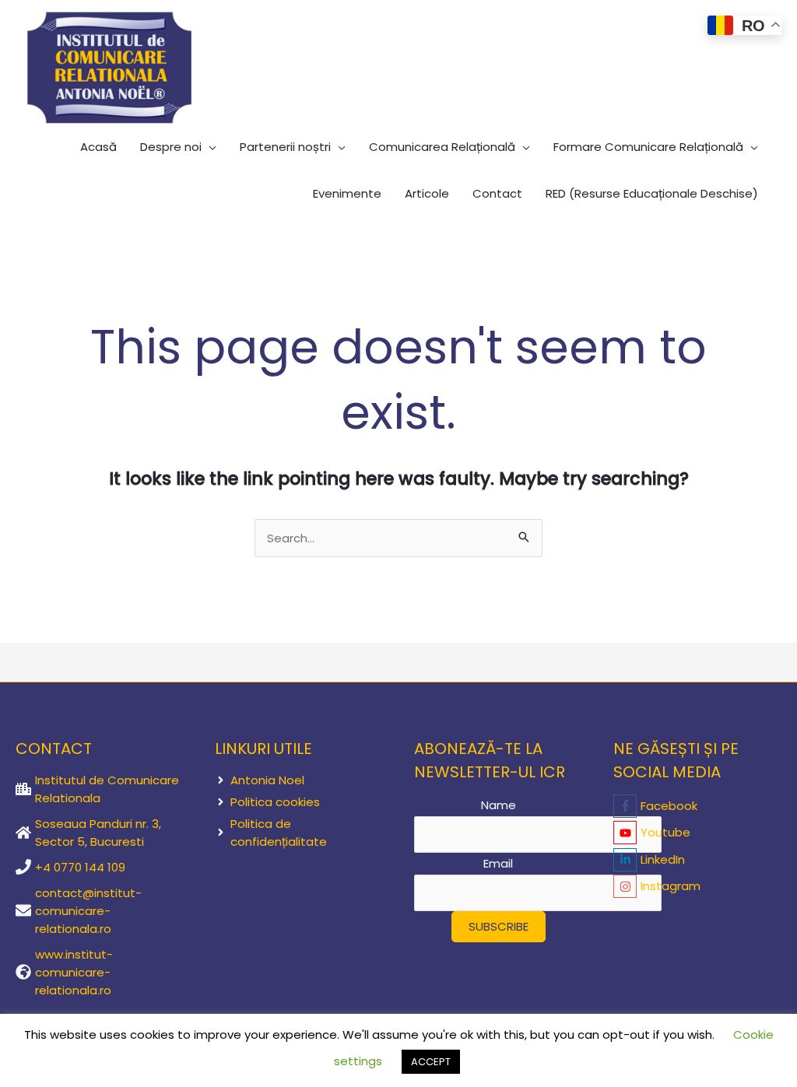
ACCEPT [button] (431, 1061)
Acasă (98, 147)
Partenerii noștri (285, 147)
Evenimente (347, 193)
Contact (497, 193)
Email (498, 863)
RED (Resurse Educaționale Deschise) (652, 193)
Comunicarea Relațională (442, 147)
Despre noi (171, 147)
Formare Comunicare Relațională (648, 147)
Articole (427, 193)
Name (498, 805)
